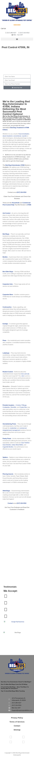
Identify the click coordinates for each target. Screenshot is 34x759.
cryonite (24, 136)
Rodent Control (8, 372)
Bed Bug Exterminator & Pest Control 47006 (16, 117)
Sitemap (17, 730)
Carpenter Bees (8, 294)
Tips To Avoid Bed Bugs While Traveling (13, 691)
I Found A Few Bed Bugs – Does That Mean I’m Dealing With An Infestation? (15, 687)
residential (13, 428)
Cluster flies (23, 407)
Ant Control (6, 213)
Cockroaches (7, 307)
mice (22, 376)
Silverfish (13, 407)
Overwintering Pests (9, 424)
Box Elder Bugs (8, 271)
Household (15, 202)
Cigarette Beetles (8, 447)
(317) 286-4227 (16, 71)
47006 (29, 205)
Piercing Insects (8, 474)
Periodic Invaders (8, 405)
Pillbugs (24, 405)
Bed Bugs (6, 234)
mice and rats (25, 374)
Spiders (5, 457)
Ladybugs (6, 353)
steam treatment (7, 136)
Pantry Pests (7, 438)
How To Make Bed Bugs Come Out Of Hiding (14, 684)
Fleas (4, 340)
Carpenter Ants (8, 284)
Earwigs (5, 324)
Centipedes (6, 407)
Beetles (5, 257)
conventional (17, 136)
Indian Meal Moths (17, 445)
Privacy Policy (17, 718)
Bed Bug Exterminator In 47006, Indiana (16, 104)
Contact (10, 503)
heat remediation (24, 134)
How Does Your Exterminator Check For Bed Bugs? (16, 681)
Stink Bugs (6, 490)
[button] (17, 39)
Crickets (18, 405)
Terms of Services (17, 722)
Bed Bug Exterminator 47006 (14, 165)
